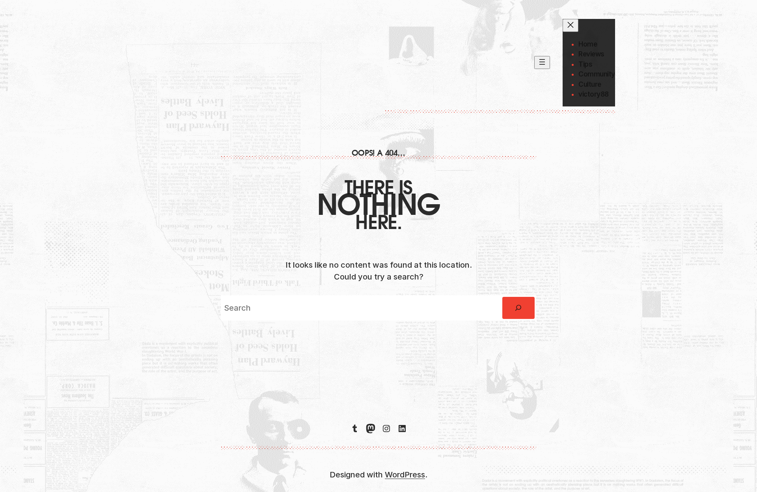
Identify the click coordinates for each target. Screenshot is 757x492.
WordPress (405, 474)
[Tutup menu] (570, 25)
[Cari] (518, 308)
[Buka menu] (542, 62)
